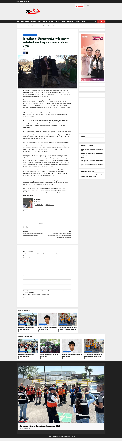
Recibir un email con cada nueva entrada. (34, 297)
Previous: (33, 233)
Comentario (26, 258)
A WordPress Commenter (86, 175)
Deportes (51, 21)
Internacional (70, 21)
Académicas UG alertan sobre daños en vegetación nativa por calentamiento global (61, 222)
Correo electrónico (28, 281)
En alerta (45, 21)
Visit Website (38, 204)
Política (57, 21)
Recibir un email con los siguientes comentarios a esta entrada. (38, 294)
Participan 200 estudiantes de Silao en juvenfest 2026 (92, 153)
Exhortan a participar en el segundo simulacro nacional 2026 (26, 328)
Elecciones (78, 21)
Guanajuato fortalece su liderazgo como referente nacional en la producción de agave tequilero (29, 222)
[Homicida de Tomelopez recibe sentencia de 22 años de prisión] (47, 319)
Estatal (39, 21)
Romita (27, 21)
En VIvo (103, 21)
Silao (22, 21)
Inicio (18, 21)
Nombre (25, 276)
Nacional (63, 21)
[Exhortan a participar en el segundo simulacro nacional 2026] (27, 319)
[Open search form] (95, 21)
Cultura (84, 21)
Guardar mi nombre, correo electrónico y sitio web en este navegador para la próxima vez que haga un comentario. (46, 291)
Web (24, 286)
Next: (59, 234)
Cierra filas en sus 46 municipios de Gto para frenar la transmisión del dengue (67, 328)
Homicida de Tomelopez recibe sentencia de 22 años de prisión (47, 328)
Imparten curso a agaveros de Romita (45, 221)
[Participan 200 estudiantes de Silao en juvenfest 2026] (50, 346)
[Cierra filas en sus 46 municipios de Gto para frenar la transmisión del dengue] (67, 319)
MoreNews (65, 436)
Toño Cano (27, 49)
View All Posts (49, 204)
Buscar (83, 136)
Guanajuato (33, 21)
